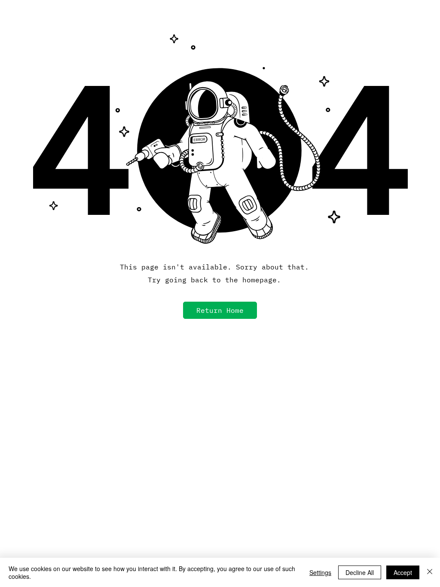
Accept (403, 572)
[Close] (430, 572)
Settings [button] (320, 572)
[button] (220, 310)
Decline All (359, 572)
